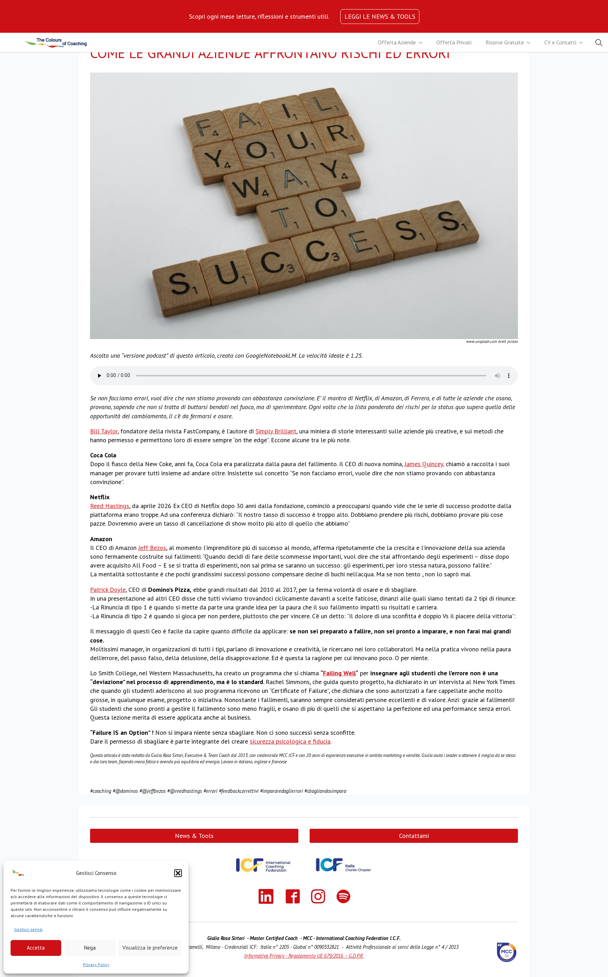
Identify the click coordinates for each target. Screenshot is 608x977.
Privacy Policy (96, 964)
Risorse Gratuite (505, 42)
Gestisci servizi (28, 929)
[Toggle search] (599, 42)
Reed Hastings (109, 506)
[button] (178, 873)
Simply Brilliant (275, 431)
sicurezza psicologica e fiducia (290, 741)
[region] (259, 16)
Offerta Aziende (397, 42)
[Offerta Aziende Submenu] (422, 42)
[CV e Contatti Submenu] (583, 42)
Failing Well (339, 673)
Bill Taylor (104, 431)
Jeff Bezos (152, 548)
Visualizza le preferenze (150, 947)
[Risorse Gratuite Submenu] (530, 42)
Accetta (36, 947)
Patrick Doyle (108, 589)
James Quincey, (424, 464)
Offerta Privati (453, 42)
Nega (90, 947)
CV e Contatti (560, 42)
